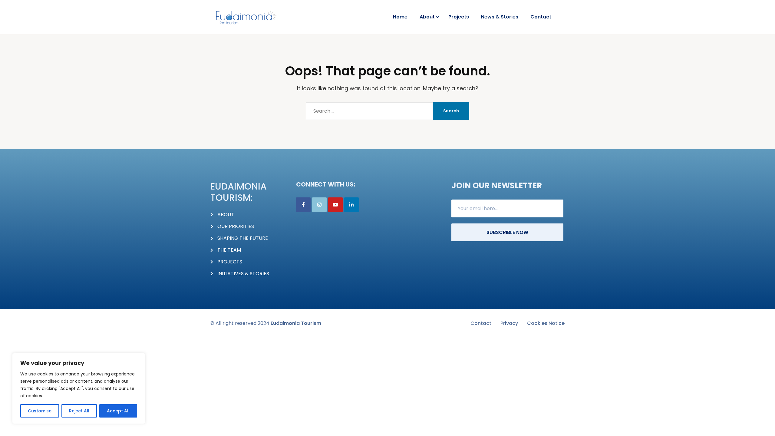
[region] (78, 388)
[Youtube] (335, 204)
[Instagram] (319, 204)
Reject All (79, 411)
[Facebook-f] (303, 204)
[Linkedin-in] (351, 204)
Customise (39, 411)
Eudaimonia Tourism (296, 323)
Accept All (118, 411)
